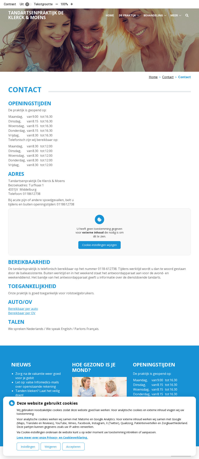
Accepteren (73, 446)
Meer (174, 15)
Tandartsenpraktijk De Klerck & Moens (36, 15)
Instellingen (28, 446)
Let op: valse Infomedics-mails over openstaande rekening (37, 384)
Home (110, 15)
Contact (168, 77)
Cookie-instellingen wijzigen (99, 245)
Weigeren (51, 446)
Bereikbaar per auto (23, 309)
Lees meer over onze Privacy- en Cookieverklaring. (52, 437)
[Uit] (28, 4)
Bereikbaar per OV (21, 313)
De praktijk (127, 15)
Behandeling (153, 15)
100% (64, 4)
